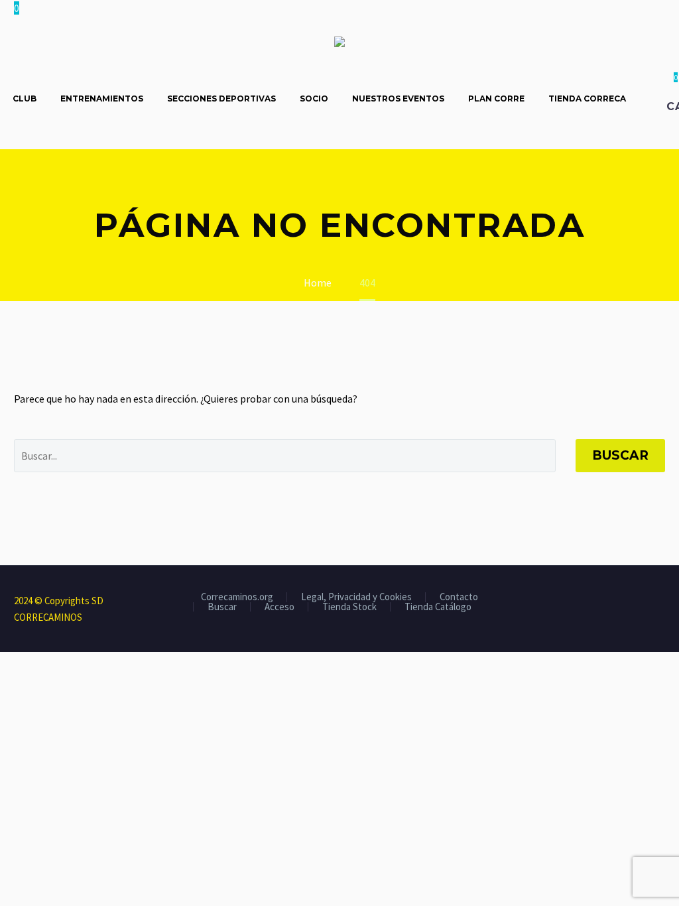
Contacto (459, 597)
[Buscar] (651, 98)
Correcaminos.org (237, 597)
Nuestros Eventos (398, 98)
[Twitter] (626, 601)
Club (24, 98)
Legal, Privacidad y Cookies (356, 597)
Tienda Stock (349, 607)
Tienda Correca (587, 98)
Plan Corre (496, 98)
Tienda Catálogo (437, 607)
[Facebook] (609, 601)
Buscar (620, 455)
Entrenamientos (101, 98)
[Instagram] (644, 601)
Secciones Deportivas (221, 98)
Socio (314, 98)
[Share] (661, 601)
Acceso (279, 607)
